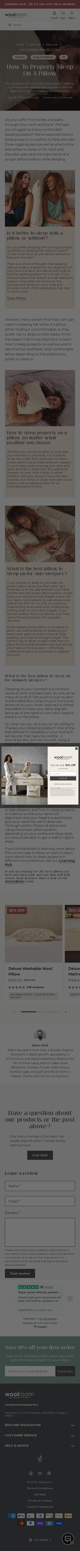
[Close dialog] (76, 748)
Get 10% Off (63, 778)
